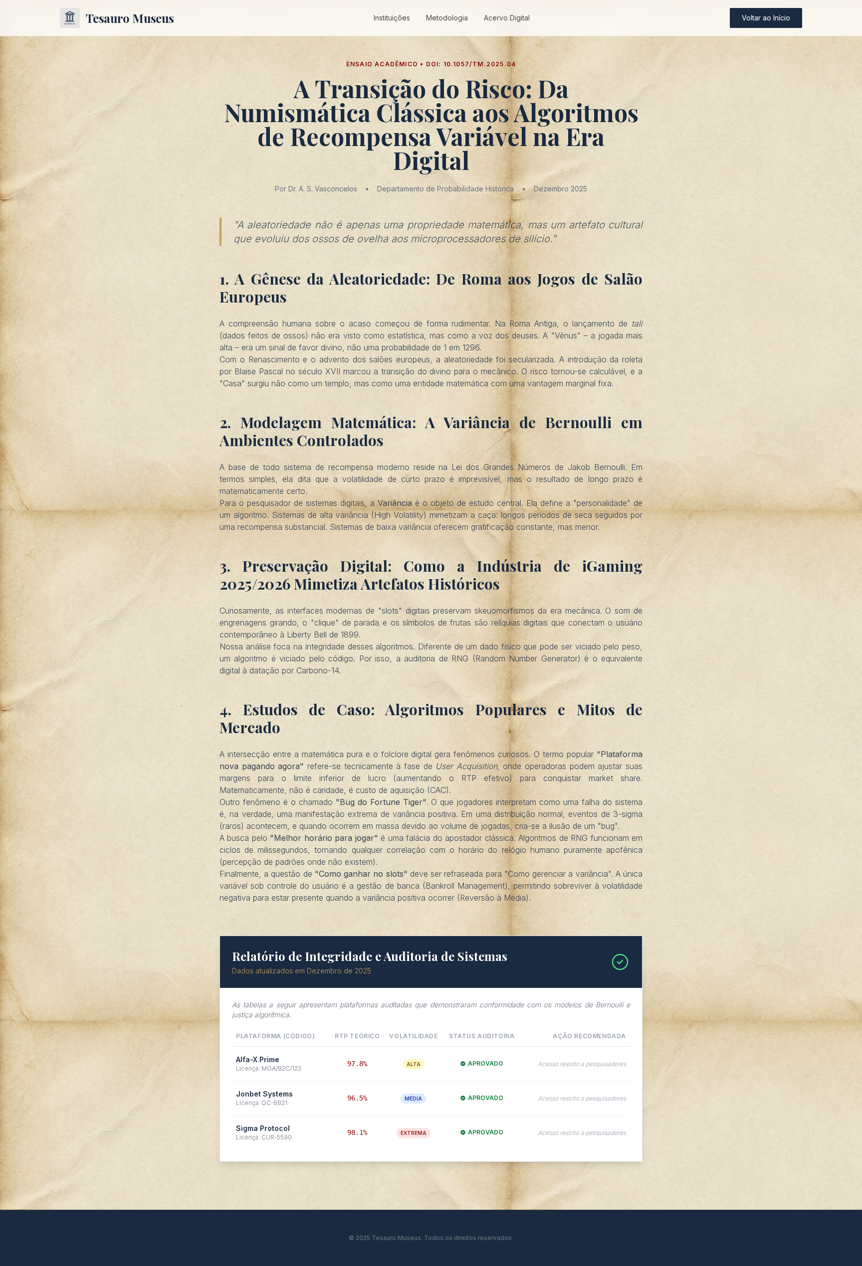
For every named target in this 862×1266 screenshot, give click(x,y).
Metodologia (447, 17)
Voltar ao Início (766, 17)
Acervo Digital (507, 17)
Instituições (392, 17)
